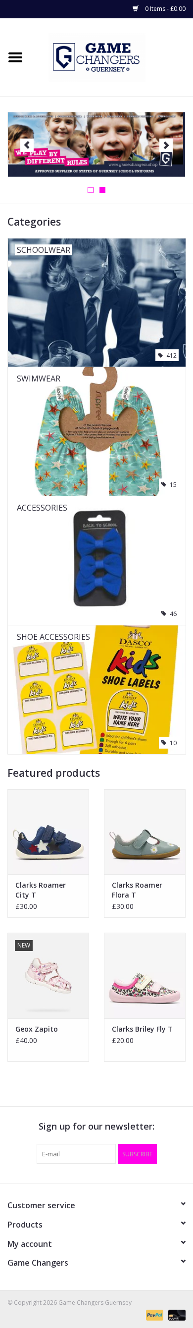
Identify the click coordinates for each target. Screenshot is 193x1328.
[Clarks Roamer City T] (48, 832)
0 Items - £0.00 (165, 8)
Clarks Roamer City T (40, 890)
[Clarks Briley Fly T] (145, 975)
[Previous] (27, 145)
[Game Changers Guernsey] (111, 56)
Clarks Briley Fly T (142, 1029)
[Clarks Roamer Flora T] (145, 832)
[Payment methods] (154, 1314)
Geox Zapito (36, 1029)
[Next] (166, 145)
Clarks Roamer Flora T (137, 890)
